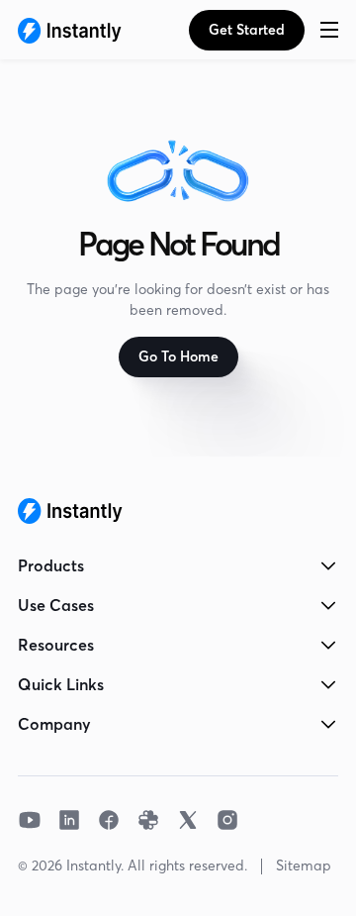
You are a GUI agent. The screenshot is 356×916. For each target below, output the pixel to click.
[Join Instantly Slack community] (148, 820)
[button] (329, 30)
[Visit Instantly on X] (188, 820)
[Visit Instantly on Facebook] (109, 820)
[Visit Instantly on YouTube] (30, 820)
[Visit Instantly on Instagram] (227, 820)
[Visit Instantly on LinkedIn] (69, 820)
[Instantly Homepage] (70, 30)
